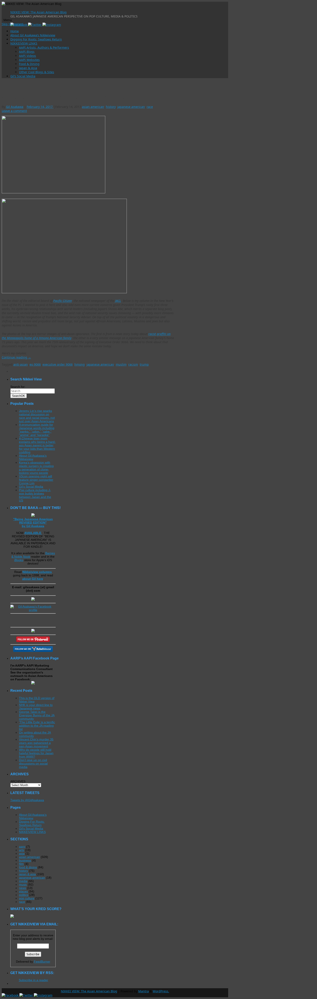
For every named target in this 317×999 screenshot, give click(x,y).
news (22, 888)
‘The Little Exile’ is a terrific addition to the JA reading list (37, 725)
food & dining (28, 867)
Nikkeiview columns (37, 572)
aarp (22, 846)
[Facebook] (10, 995)
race (150, 107)
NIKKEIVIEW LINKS (23, 43)
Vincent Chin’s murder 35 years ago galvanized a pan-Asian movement (36, 743)
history (111, 107)
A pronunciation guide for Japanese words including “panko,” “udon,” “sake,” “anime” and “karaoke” (36, 430)
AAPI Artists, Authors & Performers (44, 47)
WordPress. (161, 991)
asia (22, 853)
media (23, 881)
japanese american (131, 107)
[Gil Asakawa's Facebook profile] (33, 610)
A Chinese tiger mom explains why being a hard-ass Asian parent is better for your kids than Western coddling (37, 445)
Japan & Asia (28, 68)
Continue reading (16, 357)
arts (21, 850)
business (25, 860)
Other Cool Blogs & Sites (36, 72)
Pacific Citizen (62, 301)
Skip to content (12, 24)
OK (18, 395)
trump (144, 364)
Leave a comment (14, 111)
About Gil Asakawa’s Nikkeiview (32, 35)
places (23, 891)
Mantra (143, 991)
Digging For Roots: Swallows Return (36, 39)
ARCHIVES (17, 781)
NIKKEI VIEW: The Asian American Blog (38, 12)
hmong (79, 364)
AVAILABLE (33, 533)
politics (23, 895)
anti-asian (20, 364)
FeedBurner (42, 961)
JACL (118, 301)
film (21, 864)
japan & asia (27, 874)
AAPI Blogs (27, 52)
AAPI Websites (29, 60)
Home (14, 31)
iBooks (18, 560)
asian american (93, 107)
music (23, 884)
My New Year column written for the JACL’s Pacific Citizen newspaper (70, 98)
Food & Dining (29, 64)
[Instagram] (51, 25)
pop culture (26, 898)
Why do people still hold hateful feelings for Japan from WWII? (36, 753)
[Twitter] (35, 25)
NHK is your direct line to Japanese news (36, 706)
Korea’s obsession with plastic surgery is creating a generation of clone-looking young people (36, 468)
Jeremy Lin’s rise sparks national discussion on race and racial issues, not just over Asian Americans (37, 416)
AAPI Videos (27, 56)
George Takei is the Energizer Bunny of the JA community (37, 715)
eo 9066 (35, 364)
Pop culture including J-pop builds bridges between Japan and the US (35, 495)
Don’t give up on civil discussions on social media (33, 763)
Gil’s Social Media (22, 76)
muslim (121, 364)
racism (133, 364)
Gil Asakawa (14, 107)
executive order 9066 (57, 364)
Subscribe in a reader (33, 980)
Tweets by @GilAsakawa (27, 800)
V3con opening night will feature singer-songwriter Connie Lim (36, 480)
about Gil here (32, 578)
